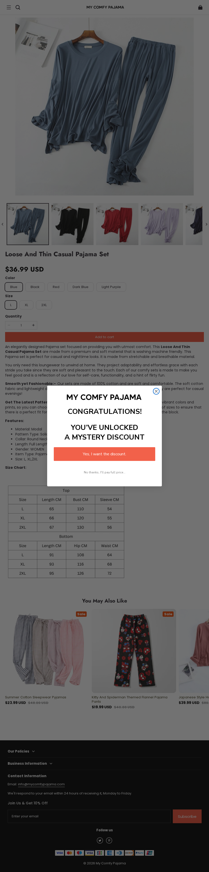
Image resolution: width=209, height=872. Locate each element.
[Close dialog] (156, 391)
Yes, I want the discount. (104, 454)
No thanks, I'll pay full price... (104, 472)
